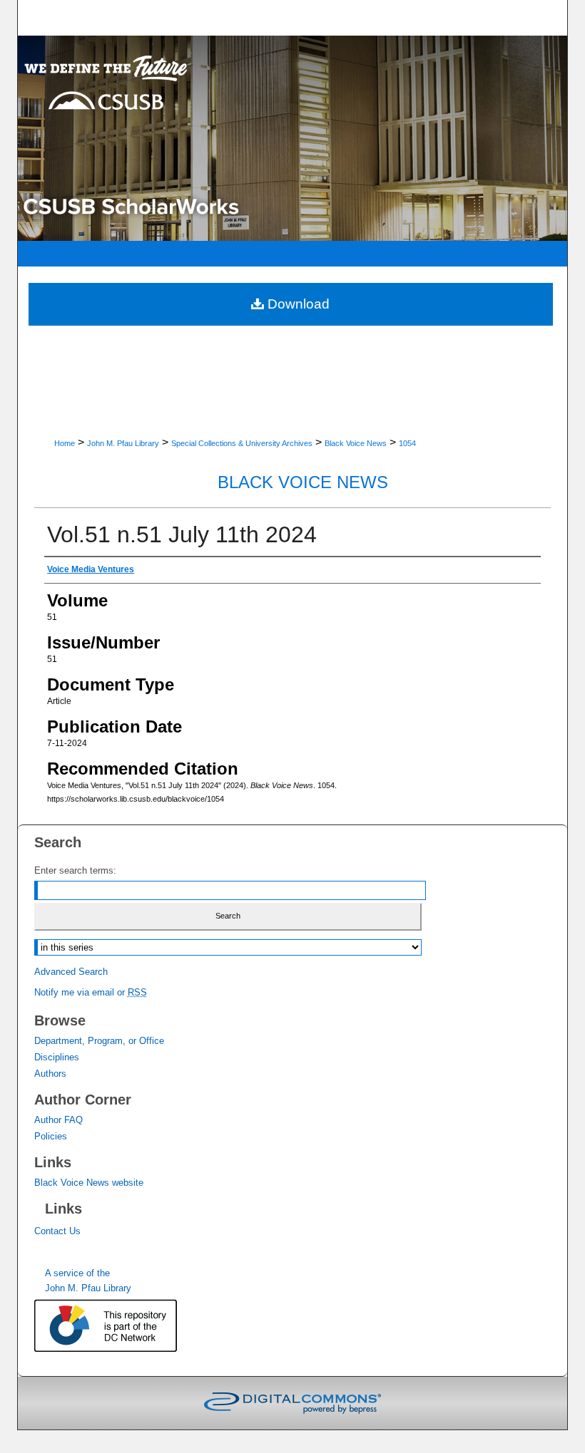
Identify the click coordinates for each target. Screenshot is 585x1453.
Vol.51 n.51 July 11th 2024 (182, 534)
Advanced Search (71, 971)
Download (297, 303)
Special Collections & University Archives (241, 443)
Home (64, 443)
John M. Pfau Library (123, 443)
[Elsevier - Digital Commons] (292, 1403)
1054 (407, 443)
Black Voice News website (88, 1182)
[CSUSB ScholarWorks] (293, 138)
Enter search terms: (75, 870)
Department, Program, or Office (99, 1040)
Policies (50, 1136)
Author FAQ (58, 1120)
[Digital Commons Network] (119, 1326)
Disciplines (56, 1057)
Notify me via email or (90, 992)
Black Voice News (356, 443)
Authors (50, 1073)
